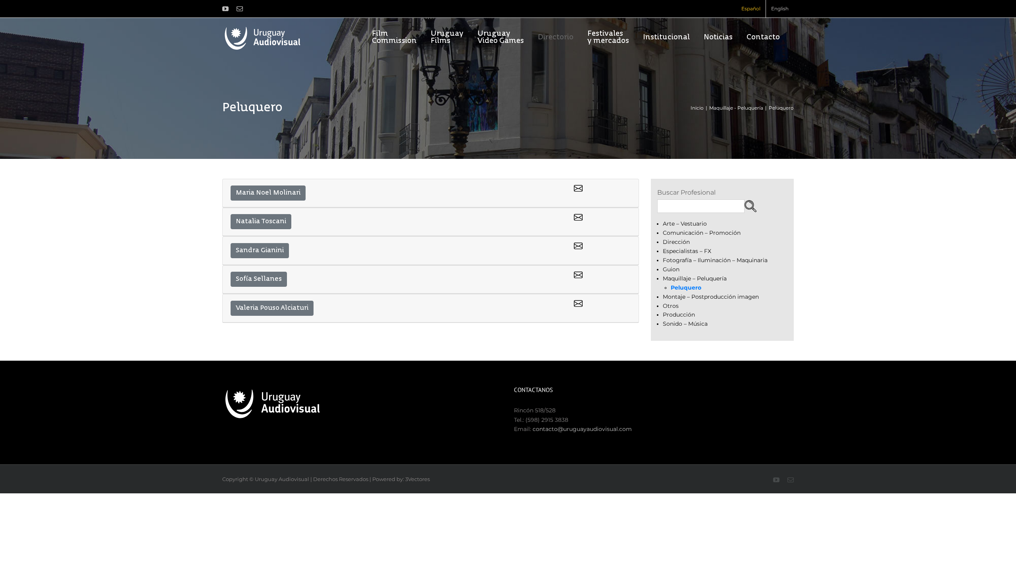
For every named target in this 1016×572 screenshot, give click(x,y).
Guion (671, 269)
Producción (679, 314)
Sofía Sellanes (259, 279)
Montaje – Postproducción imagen (711, 297)
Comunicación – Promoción (702, 233)
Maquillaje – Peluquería (695, 278)
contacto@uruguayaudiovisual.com (582, 429)
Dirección (676, 242)
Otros (671, 306)
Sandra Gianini (260, 250)
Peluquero (686, 287)
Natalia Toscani (261, 221)
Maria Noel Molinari (268, 193)
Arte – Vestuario (685, 223)
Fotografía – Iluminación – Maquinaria (715, 260)
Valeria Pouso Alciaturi (272, 308)
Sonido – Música (685, 324)
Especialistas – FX (687, 251)
